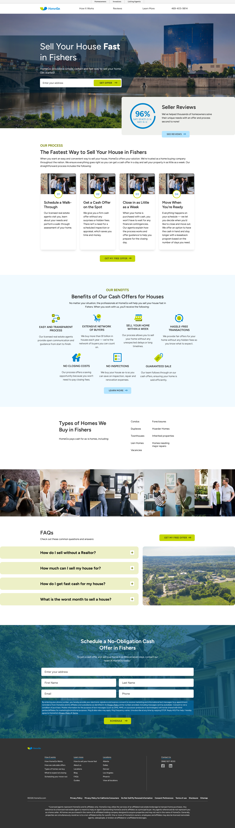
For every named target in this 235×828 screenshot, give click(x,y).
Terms (75, 713)
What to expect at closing (55, 773)
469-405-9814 (179, 8)
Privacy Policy (113, 705)
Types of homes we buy (55, 769)
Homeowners (100, 1)
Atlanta (106, 761)
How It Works (86, 8)
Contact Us (166, 757)
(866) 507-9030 (168, 761)
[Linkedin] (170, 766)
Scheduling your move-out (56, 776)
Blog (76, 773)
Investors (117, 1)
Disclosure (193, 798)
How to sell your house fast (85, 761)
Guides (77, 780)
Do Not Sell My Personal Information (137, 798)
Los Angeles (108, 773)
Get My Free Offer (116, 258)
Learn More (149, 8)
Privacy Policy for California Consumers (102, 798)
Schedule (116, 721)
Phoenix (106, 776)
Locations (78, 769)
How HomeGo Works (54, 761)
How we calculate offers (55, 765)
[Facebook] (163, 766)
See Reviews (174, 134)
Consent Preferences (164, 798)
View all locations (110, 780)
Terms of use (181, 798)
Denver (106, 769)
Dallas (105, 765)
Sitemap (204, 798)
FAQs (76, 776)
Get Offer (106, 83)
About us (77, 765)
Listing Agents (134, 1)
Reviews (117, 8)
